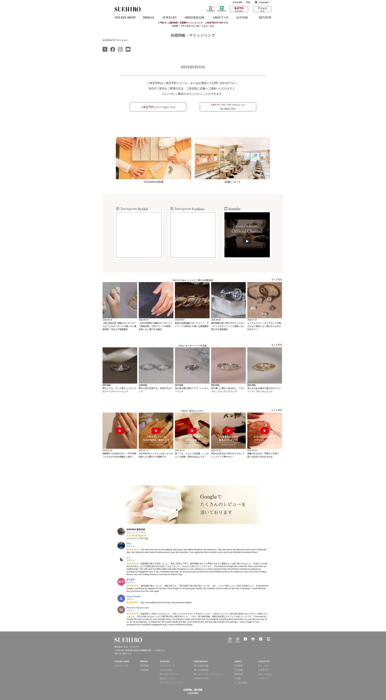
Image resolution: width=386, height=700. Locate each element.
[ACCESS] (243, 17)
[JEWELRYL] (169, 17)
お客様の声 (263, 670)
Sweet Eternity (166, 670)
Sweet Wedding (264, 674)
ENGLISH (237, 2)
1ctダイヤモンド (167, 666)
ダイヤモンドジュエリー (171, 682)
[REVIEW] (265, 17)
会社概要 (238, 670)
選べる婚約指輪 (201, 666)
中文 (248, 2)
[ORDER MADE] (195, 17)
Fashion (237, 642)
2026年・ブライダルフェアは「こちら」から (193, 26)
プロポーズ (263, 678)
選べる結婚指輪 (201, 670)
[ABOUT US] (220, 17)
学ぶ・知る (263, 666)
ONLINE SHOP (122, 666)
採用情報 (238, 674)
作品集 (237, 678)
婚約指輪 (144, 666)
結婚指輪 (144, 670)
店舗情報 (238, 666)
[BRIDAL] (149, 17)
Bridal (230, 642)
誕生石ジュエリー (168, 678)
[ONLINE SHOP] (125, 17)
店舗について (232, 181)
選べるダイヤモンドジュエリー (208, 674)
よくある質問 (240, 682)
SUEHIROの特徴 (153, 181)
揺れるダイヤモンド (169, 674)
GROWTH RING (201, 678)
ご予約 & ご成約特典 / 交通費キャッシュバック (193, 23)
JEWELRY (165, 661)
